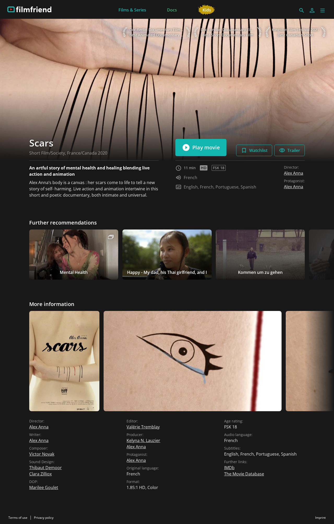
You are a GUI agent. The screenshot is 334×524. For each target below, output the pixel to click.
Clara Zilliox (40, 474)
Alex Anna (293, 173)
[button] (322, 10)
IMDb (229, 467)
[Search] (301, 10)
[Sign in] (312, 10)
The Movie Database (244, 474)
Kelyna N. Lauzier (143, 440)
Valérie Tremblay (143, 427)
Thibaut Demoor (45, 467)
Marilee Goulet (43, 487)
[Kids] (207, 9)
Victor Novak (41, 454)
